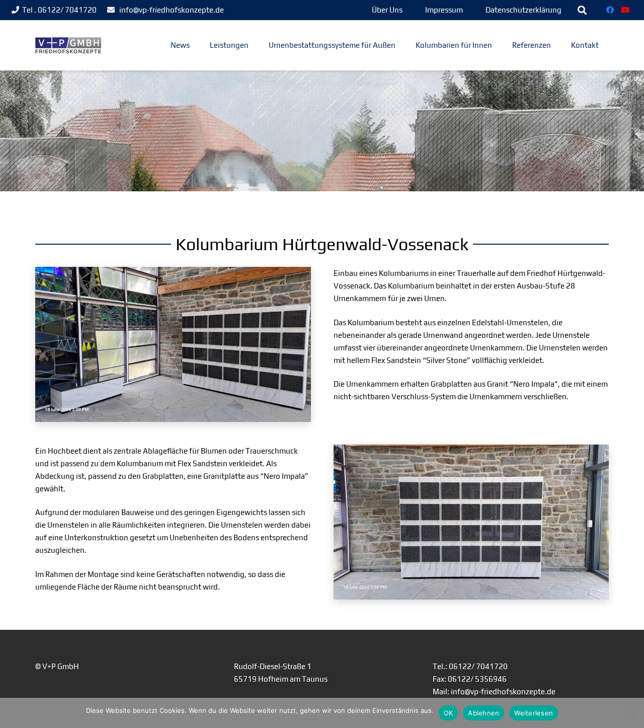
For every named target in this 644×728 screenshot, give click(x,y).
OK (448, 713)
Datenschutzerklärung (523, 10)
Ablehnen (483, 713)
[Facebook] (610, 10)
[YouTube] (625, 10)
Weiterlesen (533, 713)
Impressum (444, 10)
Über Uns (387, 10)
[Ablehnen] (631, 713)
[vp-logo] (68, 45)
